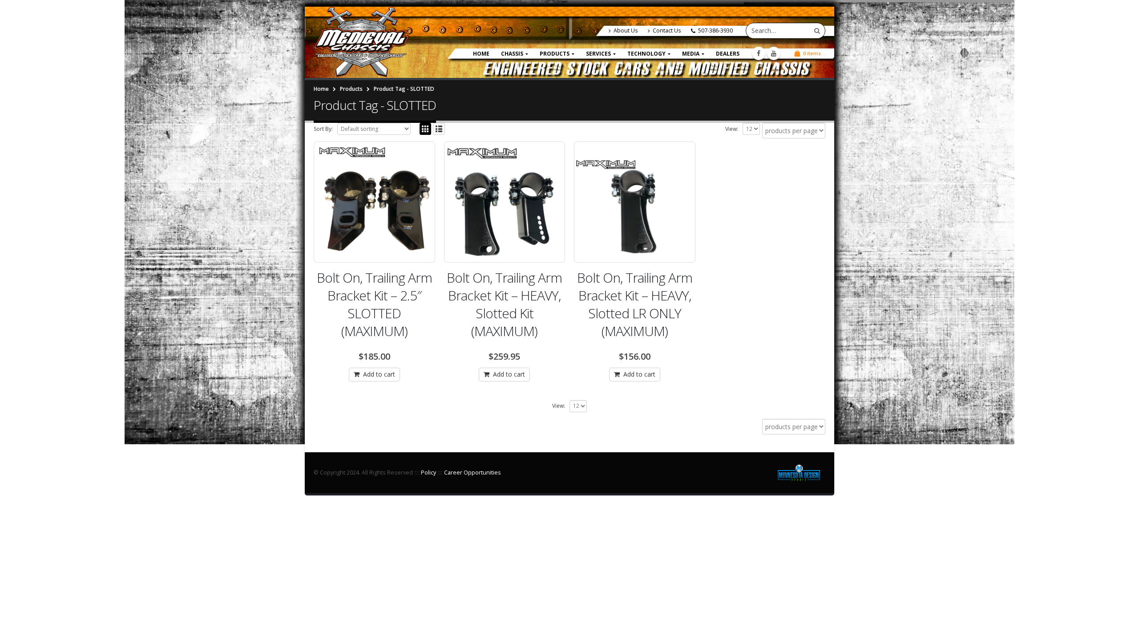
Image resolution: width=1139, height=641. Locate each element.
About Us (626, 30)
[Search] (817, 30)
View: (731, 129)
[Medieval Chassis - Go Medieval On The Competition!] (361, 42)
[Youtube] (773, 53)
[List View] (439, 129)
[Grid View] (426, 129)
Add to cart (379, 374)
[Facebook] (758, 53)
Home (481, 53)
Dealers (727, 53)
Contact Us (667, 30)
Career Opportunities (472, 472)
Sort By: (323, 129)
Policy (428, 472)
